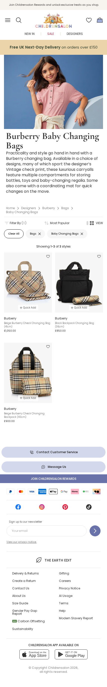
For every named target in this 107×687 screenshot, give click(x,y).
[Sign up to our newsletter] (95, 530)
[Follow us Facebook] (18, 508)
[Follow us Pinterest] (65, 508)
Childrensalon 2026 (63, 668)
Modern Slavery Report (76, 618)
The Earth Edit (58, 560)
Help (62, 611)
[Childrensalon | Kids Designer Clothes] (53, 18)
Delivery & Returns (25, 573)
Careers (65, 581)
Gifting (64, 573)
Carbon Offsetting (29, 621)
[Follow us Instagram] (42, 508)
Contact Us (20, 588)
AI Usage (65, 596)
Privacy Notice (69, 588)
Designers (75, 34)
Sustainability (22, 629)
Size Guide (20, 603)
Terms (63, 603)
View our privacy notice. (21, 542)
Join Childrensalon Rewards (53, 479)
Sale (50, 34)
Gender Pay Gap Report (24, 612)
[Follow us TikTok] (89, 508)
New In (30, 34)
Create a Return (24, 581)
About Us (19, 596)
